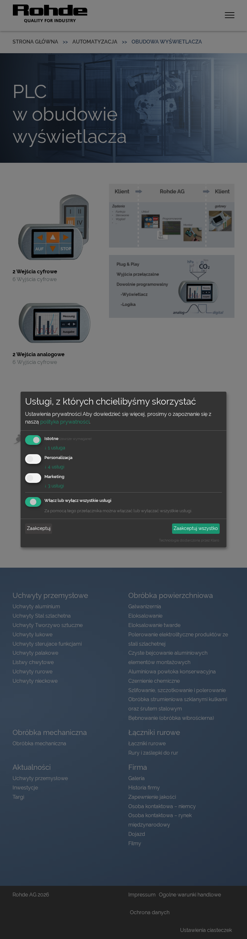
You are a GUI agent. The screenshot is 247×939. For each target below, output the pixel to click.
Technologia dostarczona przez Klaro (189, 540)
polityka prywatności (64, 422)
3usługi (54, 485)
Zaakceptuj (38, 528)
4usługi (54, 466)
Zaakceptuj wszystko (196, 528)
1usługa (54, 447)
